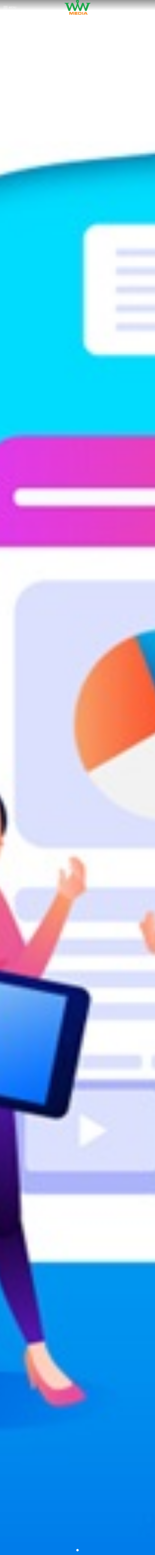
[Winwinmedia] (77, 7)
